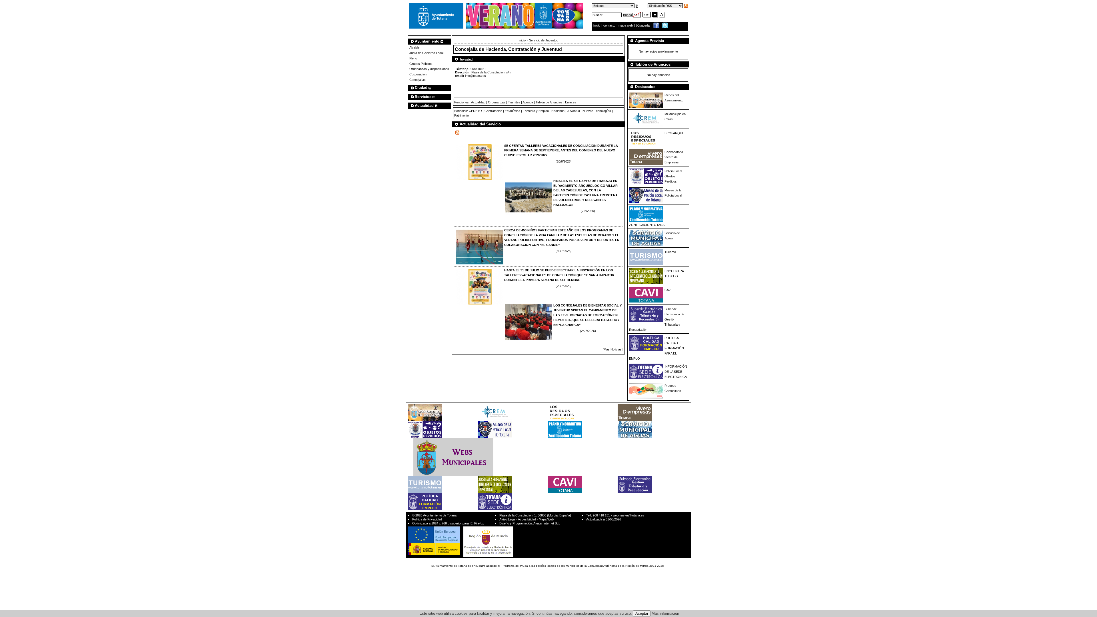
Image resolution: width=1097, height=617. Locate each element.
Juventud (573, 111)
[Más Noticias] (612, 349)
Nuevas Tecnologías (596, 111)
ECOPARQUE (674, 133)
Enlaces (570, 102)
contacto (609, 25)
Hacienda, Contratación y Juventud (523, 49)
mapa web (626, 25)
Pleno (413, 58)
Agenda (528, 102)
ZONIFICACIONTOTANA (646, 225)
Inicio (523, 40)
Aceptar (641, 613)
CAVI (667, 290)
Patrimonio (461, 115)
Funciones (461, 102)
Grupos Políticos (421, 63)
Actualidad (478, 102)
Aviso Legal (507, 519)
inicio (597, 25)
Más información (665, 613)
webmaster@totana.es (628, 515)
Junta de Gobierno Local (426, 53)
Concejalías (417, 79)
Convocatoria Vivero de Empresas (673, 157)
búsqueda (643, 25)
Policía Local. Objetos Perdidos (673, 176)
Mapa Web (546, 519)
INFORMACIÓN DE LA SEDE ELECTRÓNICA (675, 371)
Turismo (670, 252)
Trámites (514, 102)
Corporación (418, 74)
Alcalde (414, 47)
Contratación (493, 111)
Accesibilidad (527, 519)
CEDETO (475, 111)
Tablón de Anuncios (549, 102)
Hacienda (557, 111)
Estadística (512, 111)
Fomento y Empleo (536, 111)
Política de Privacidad (427, 519)
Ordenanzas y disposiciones (429, 69)
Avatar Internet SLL (546, 523)
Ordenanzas (496, 102)
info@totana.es (475, 75)
